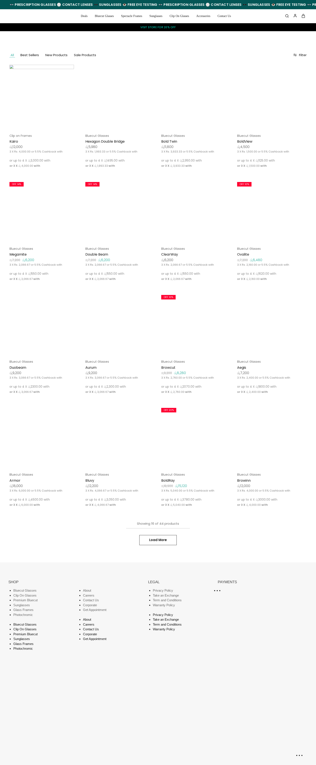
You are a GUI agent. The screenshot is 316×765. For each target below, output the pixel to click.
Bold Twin (169, 141)
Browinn (244, 480)
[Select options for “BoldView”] (266, 123)
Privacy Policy (163, 590)
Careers (88, 595)
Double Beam (96, 254)
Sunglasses (21, 605)
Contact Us (91, 600)
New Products (56, 55)
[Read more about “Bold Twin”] (190, 123)
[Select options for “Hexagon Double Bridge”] (114, 123)
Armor (14, 480)
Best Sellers (29, 55)
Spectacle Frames (131, 16)
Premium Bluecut (25, 600)
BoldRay (168, 480)
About (87, 590)
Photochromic (23, 615)
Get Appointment (94, 610)
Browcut (168, 367)
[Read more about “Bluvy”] (114, 461)
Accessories (203, 16)
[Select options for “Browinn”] (266, 461)
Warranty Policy (164, 605)
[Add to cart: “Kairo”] (39, 123)
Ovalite (243, 254)
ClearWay (169, 254)
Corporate (90, 605)
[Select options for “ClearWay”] (190, 235)
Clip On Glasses (179, 16)
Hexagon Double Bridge (105, 141)
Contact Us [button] (224, 16)
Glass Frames (23, 610)
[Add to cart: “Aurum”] (114, 348)
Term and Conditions (167, 600)
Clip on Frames (20, 136)
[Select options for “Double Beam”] (114, 235)
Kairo (13, 141)
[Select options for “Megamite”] (39, 235)
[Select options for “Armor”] (39, 461)
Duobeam (17, 367)
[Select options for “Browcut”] (190, 348)
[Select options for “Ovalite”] (266, 235)
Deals (84, 16)
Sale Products (85, 55)
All (12, 55)
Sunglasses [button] (155, 16)
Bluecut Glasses (97, 136)
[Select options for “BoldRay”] (190, 461)
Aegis (241, 367)
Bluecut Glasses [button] (104, 16)
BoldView (244, 141)
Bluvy (89, 480)
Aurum (91, 367)
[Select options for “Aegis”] (266, 348)
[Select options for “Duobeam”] (39, 348)
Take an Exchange (166, 595)
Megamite (18, 254)
